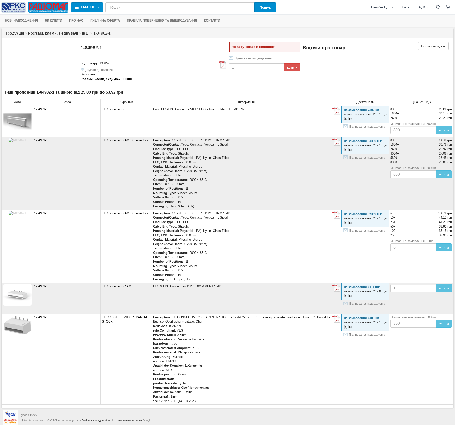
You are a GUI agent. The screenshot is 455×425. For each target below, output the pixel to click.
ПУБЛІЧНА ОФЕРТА (105, 20)
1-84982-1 (41, 109)
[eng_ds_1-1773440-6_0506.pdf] (336, 111)
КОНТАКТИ (212, 20)
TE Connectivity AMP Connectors (125, 140)
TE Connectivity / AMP (117, 286)
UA (404, 7)
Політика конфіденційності (97, 420)
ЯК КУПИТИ (53, 20)
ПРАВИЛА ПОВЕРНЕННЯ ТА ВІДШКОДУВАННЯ (162, 20)
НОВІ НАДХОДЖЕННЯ (21, 20)
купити (292, 67)
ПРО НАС (76, 20)
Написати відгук (433, 46)
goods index (29, 415)
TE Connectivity (113, 109)
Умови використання (129, 420)
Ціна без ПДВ (381, 7)
